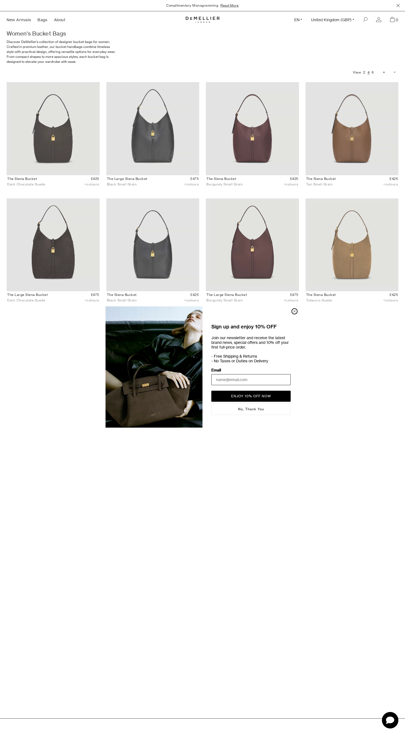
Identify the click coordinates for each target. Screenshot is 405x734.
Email (216, 370)
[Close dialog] (294, 311)
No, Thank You (251, 409)
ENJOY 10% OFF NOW (251, 396)
